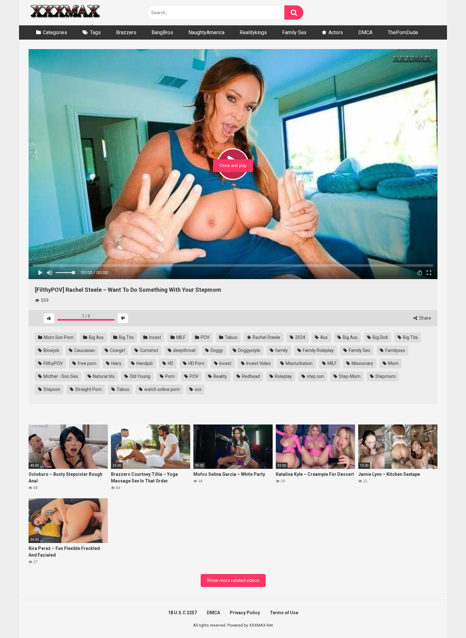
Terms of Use (284, 612)
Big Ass (96, 337)
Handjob (144, 363)
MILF (180, 337)
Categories (55, 32)
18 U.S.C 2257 (182, 612)
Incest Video (258, 363)
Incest (154, 337)
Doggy (216, 350)
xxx (197, 389)
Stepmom (385, 376)
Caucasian (84, 350)
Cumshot (148, 350)
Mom (392, 363)
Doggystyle (248, 350)
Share (424, 318)
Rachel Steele (266, 337)
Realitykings (253, 32)
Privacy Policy (245, 612)
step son (315, 376)
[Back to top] (444, 618)
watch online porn (161, 389)
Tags (95, 32)
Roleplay (283, 376)
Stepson (51, 389)
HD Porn (195, 363)
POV (205, 337)
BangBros (162, 32)
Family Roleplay (318, 350)
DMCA (365, 32)
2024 (299, 337)
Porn (169, 376)
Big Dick (380, 337)
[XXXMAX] (65, 13)
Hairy (115, 363)
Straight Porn (88, 389)
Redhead (250, 376)
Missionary (362, 363)
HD (170, 363)
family (281, 350)
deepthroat (184, 350)
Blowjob (50, 350)
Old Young (139, 376)
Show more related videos (233, 580)
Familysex (394, 350)
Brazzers (126, 32)
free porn (86, 363)
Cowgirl (117, 350)
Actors (335, 32)
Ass (323, 337)
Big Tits (126, 337)
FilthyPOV (52, 363)
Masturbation (299, 363)
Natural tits (103, 376)
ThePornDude (403, 32)
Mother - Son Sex (60, 376)
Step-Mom (349, 376)
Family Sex (294, 32)
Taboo (230, 337)
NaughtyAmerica (206, 32)
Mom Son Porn (58, 337)
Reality (219, 376)
